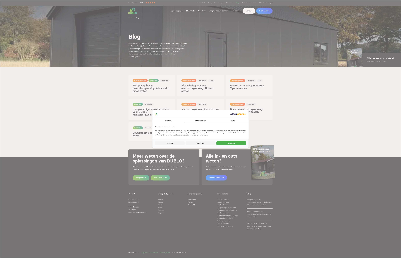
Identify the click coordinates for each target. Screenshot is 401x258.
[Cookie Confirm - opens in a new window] (238, 114)
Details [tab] (232, 120)
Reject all (170, 143)
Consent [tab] (168, 120)
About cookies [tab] (200, 120)
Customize (200, 143)
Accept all (231, 143)
